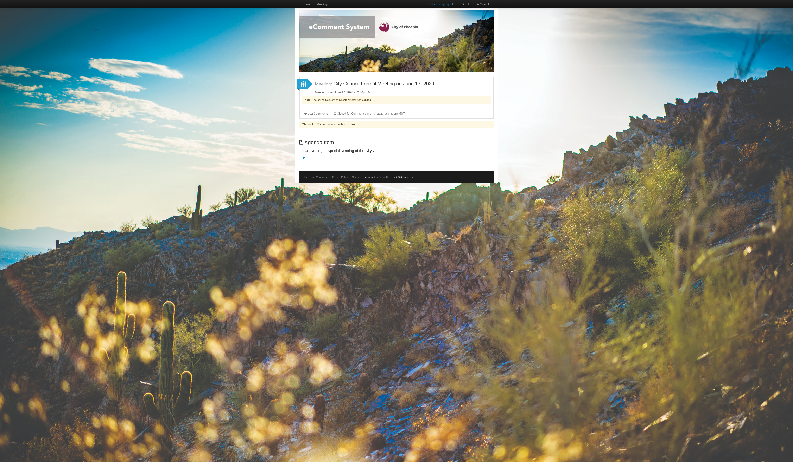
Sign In (465, 4)
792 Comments (317, 113)
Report (303, 157)
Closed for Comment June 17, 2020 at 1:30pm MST (370, 113)
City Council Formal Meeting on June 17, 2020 (383, 83)
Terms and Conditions (316, 177)
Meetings (323, 4)
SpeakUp (384, 177)
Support (356, 177)
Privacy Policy (340, 177)
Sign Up (484, 4)
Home (306, 4)
